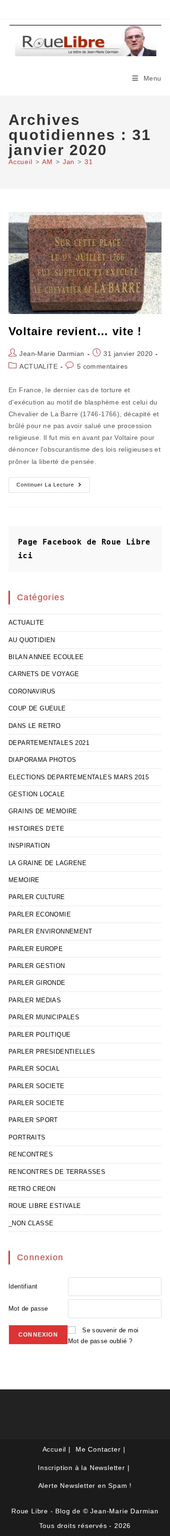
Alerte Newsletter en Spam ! (85, 1485)
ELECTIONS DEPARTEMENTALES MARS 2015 (78, 777)
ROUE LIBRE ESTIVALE (44, 1205)
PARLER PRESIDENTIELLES (51, 1051)
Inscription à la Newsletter (81, 1467)
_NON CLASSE (30, 1223)
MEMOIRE (24, 880)
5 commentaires (102, 366)
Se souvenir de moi (110, 1330)
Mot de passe (28, 1308)
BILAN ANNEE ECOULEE (46, 657)
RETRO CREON (31, 1188)
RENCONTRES (30, 1154)
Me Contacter (98, 1449)
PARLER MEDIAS (34, 1000)
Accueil (54, 1449)
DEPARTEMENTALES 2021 (48, 742)
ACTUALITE (38, 366)
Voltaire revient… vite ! (75, 331)
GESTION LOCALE (36, 794)
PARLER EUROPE (35, 948)
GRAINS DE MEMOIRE (42, 811)
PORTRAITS (27, 1137)
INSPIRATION (29, 845)
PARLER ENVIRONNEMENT (50, 931)
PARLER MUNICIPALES (43, 1017)
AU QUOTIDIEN (31, 640)
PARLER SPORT (33, 1119)
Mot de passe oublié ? (100, 1341)
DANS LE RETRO (34, 725)
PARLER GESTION (36, 965)
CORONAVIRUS (31, 691)
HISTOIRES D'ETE (36, 828)
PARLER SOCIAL (34, 1068)
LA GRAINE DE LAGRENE (47, 863)
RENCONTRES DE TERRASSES (56, 1171)
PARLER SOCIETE (36, 1086)
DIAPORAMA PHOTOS (42, 759)
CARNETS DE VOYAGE (43, 673)
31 (89, 161)
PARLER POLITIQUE (39, 1034)
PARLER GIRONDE (37, 982)
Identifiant (22, 1286)
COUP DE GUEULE (37, 708)
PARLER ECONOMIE (39, 914)
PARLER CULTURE (36, 896)
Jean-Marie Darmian (51, 353)
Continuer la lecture (53, 487)
